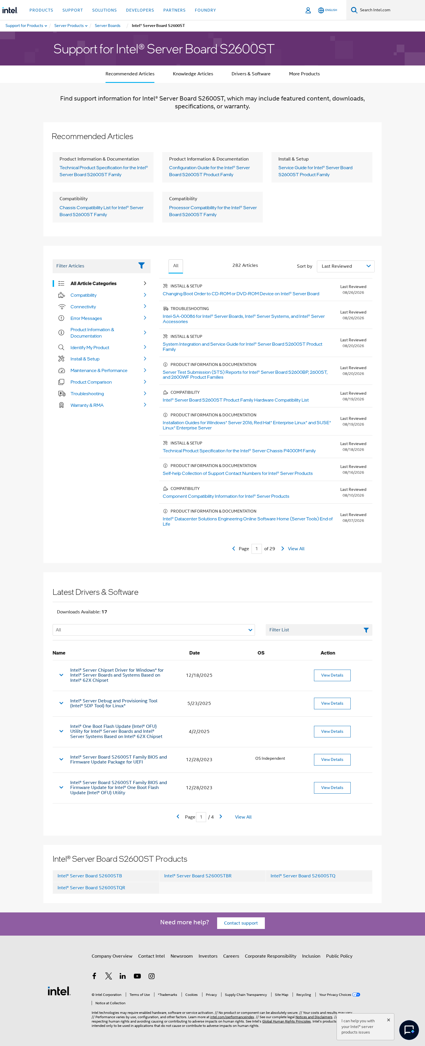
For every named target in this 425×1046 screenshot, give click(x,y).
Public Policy (339, 956)
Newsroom (182, 956)
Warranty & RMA (87, 405)
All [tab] (175, 266)
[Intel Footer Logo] (59, 991)
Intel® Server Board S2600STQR (91, 888)
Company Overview (112, 956)
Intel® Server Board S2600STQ (303, 876)
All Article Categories (94, 283)
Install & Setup (85, 359)
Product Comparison (91, 382)
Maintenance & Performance (99, 370)
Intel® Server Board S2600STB (90, 876)
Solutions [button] (104, 10)
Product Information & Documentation (92, 333)
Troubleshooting (87, 393)
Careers (231, 956)
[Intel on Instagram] (151, 977)
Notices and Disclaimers (313, 1017)
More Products (304, 74)
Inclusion (311, 956)
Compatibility (84, 295)
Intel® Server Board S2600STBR (198, 876)
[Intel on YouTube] (137, 977)
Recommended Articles (130, 74)
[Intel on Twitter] (109, 977)
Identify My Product (90, 347)
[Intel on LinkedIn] (123, 977)
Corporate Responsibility (270, 956)
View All (296, 549)
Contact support (241, 923)
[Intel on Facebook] (94, 977)
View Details (332, 675)
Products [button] (41, 10)
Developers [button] (140, 10)
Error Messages (86, 318)
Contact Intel (151, 956)
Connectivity (83, 306)
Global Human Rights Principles (286, 1021)
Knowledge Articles (193, 74)
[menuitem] (69, 26)
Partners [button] (174, 10)
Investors (208, 956)
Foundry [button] (205, 10)
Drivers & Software (251, 74)
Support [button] (72, 10)
